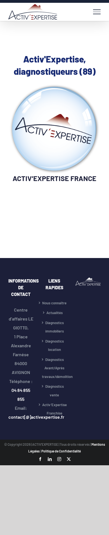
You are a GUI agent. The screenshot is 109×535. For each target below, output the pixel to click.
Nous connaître (54, 303)
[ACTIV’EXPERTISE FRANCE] (54, 87)
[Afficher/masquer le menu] (97, 11)
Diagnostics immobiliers (54, 327)
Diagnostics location (54, 345)
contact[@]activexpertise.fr (36, 417)
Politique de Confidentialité (61, 451)
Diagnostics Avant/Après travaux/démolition (54, 368)
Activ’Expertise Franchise (54, 409)
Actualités (54, 312)
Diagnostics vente (54, 390)
